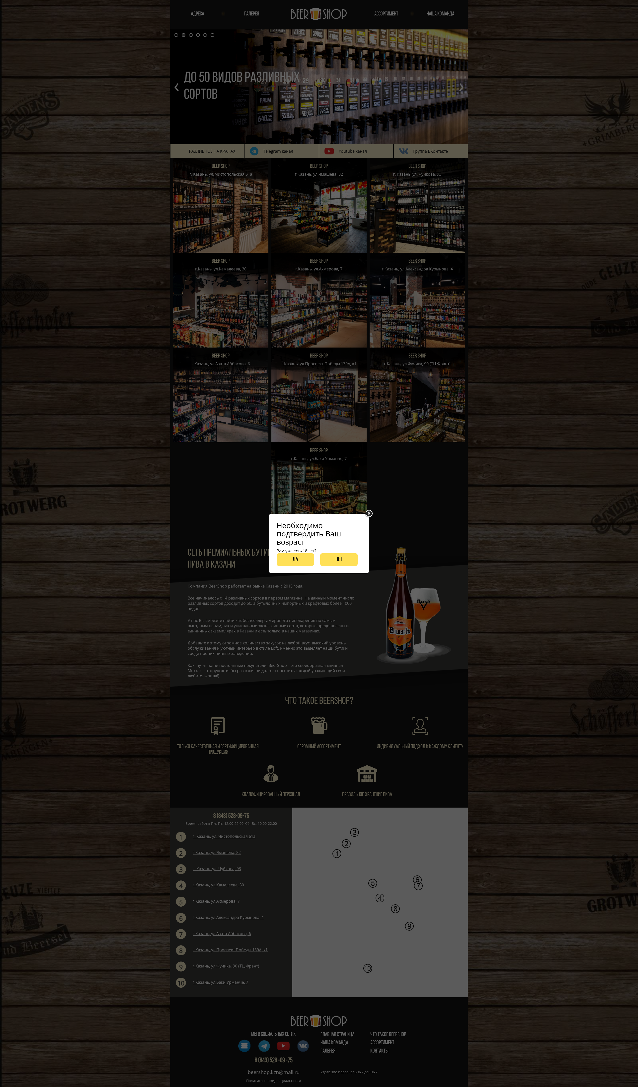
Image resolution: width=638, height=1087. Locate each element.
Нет (338, 560)
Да (295, 560)
